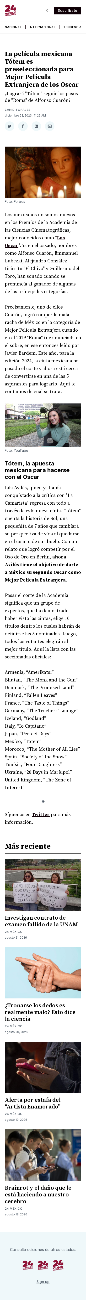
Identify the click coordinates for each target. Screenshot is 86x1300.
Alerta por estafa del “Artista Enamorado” (33, 1103)
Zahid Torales (18, 109)
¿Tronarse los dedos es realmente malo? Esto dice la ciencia (40, 1012)
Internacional (42, 27)
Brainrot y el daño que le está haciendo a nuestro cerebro (38, 1194)
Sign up (43, 1282)
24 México (13, 932)
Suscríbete (67, 10)
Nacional (13, 27)
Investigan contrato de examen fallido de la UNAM (41, 921)
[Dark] (48, 10)
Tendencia (72, 27)
